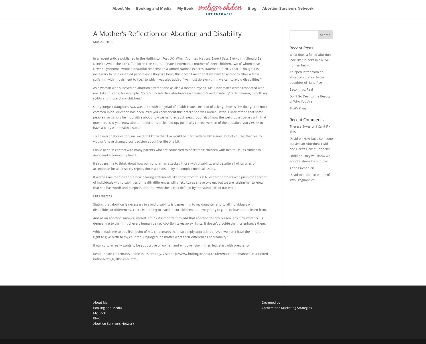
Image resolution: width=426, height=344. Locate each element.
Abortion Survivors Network (288, 9)
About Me (121, 9)
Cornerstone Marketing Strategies (287, 308)
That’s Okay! (298, 108)
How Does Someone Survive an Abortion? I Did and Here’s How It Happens (311, 143)
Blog (252, 9)
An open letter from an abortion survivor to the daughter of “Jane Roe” (307, 77)
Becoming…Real (301, 89)
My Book (185, 9)
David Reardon (301, 175)
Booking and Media (154, 9)
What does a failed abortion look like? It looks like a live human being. (310, 59)
